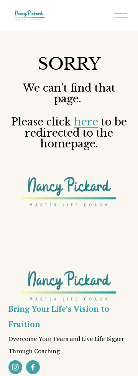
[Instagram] (15, 367)
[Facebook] (33, 367)
